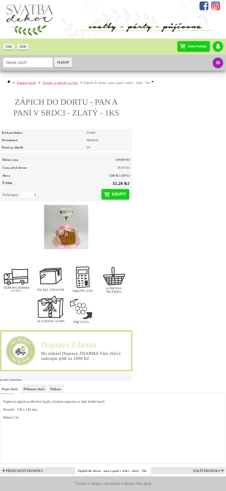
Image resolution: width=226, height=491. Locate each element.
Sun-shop (143, 483)
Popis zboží (10, 389)
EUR (23, 46)
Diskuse (55, 389)
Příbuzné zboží (34, 389)
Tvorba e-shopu (88, 483)
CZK (9, 46)
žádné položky (197, 46)
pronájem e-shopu (119, 483)
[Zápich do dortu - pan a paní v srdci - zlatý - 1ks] (66, 227)
